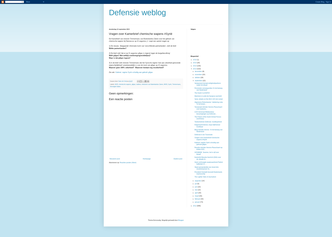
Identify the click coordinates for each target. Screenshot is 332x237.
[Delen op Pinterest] (148, 81)
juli (196, 184)
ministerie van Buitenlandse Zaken (152, 84)
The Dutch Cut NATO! (202, 93)
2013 (195, 69)
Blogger (181, 220)
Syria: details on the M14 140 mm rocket (209, 99)
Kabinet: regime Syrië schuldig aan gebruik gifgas (134, 72)
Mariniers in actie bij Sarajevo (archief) (208, 96)
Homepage (147, 159)
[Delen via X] (143, 81)
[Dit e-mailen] (138, 81)
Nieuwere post (115, 159)
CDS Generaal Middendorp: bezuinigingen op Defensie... (206, 113)
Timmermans (176, 84)
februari (198, 199)
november (198, 74)
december (198, 71)
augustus (198, 181)
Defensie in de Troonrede (204, 135)
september (199, 81)
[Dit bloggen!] (140, 81)
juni (196, 187)
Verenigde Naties (115, 86)
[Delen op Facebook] (145, 81)
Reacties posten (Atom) (128, 162)
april (196, 193)
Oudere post (178, 159)
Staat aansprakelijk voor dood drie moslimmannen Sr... (207, 168)
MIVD (165, 84)
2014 (195, 66)
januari (197, 202)
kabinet (138, 84)
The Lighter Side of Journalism (205, 177)
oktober (197, 77)
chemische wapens (125, 84)
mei (196, 190)
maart (197, 196)
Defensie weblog (137, 12)
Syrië (169, 84)
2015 (195, 63)
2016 (195, 60)
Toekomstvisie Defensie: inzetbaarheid (208, 122)
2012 (195, 206)
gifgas (134, 84)
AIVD (116, 84)
